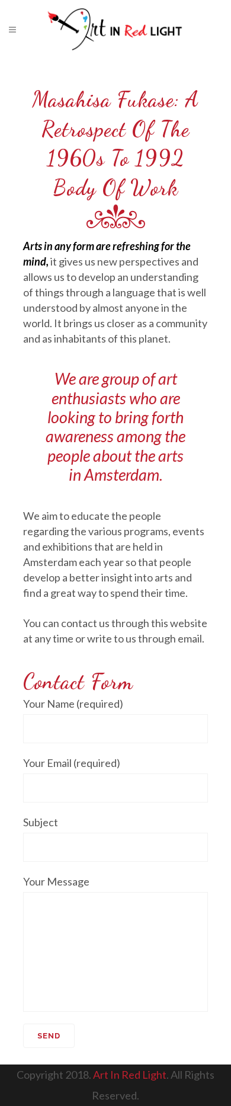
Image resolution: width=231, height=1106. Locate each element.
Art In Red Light (129, 1074)
